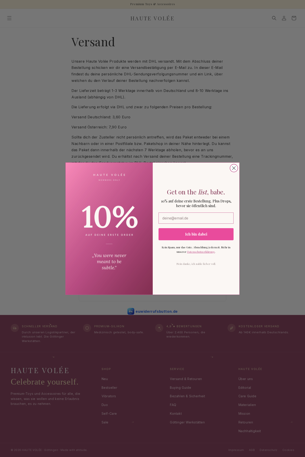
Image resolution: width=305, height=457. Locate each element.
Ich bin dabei (196, 234)
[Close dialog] (234, 168)
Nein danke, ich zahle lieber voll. (196, 264)
